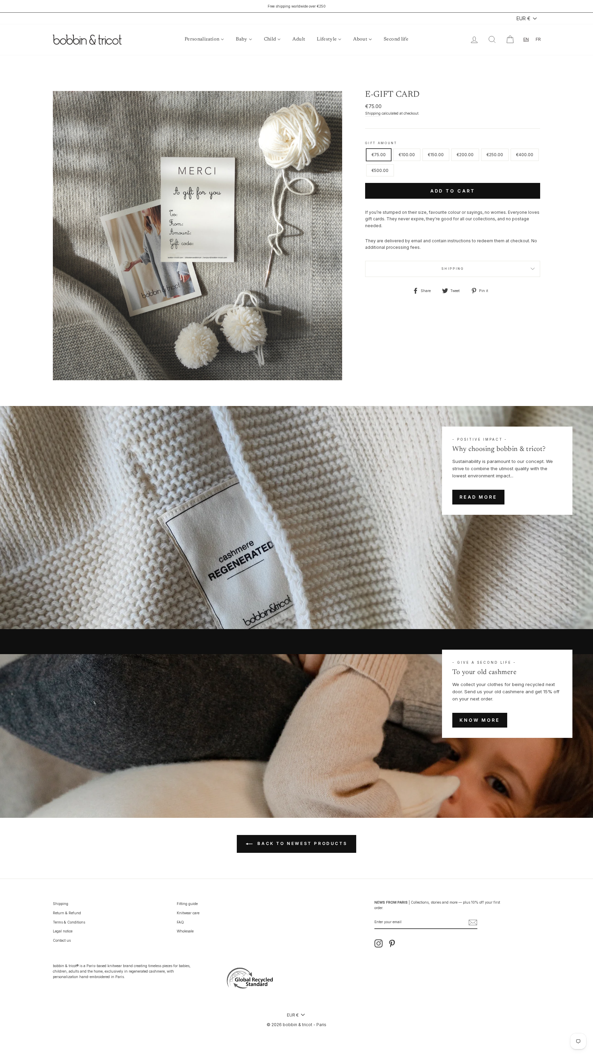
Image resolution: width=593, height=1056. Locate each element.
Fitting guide (187, 904)
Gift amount (381, 143)
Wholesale (185, 931)
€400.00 (524, 154)
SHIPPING (452, 268)
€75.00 (379, 154)
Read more (478, 497)
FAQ (180, 922)
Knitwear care (188, 913)
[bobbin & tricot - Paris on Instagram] (378, 943)
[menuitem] (204, 40)
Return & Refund (67, 913)
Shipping (373, 113)
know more (480, 720)
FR (538, 39)
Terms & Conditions (69, 922)
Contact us (62, 940)
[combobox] (526, 39)
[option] (296, 6)
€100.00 (407, 154)
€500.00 (380, 170)
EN (526, 39)
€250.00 (495, 154)
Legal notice (62, 931)
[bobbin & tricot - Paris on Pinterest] (392, 943)
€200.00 (465, 154)
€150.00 (436, 154)
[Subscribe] (472, 922)
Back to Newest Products (301, 843)
